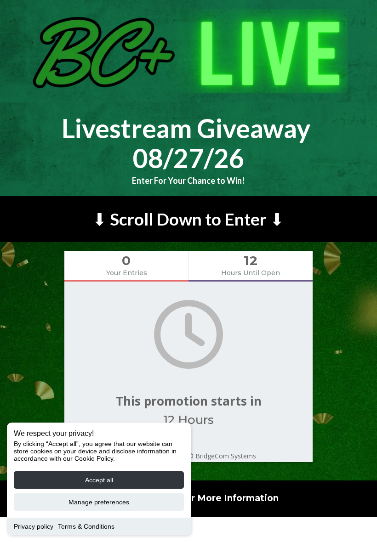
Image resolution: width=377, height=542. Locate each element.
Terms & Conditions (86, 526)
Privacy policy (33, 526)
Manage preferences (99, 502)
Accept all (99, 480)
